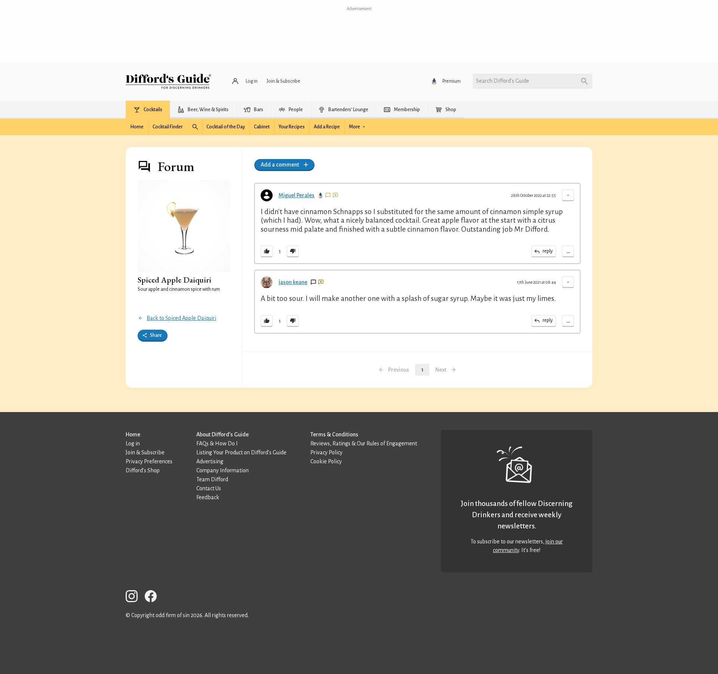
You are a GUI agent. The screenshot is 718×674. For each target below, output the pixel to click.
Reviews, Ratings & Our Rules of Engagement (363, 443)
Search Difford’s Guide (502, 81)
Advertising (209, 461)
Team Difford (212, 479)
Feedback (207, 497)
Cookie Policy (326, 461)
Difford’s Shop (143, 470)
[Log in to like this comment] (267, 251)
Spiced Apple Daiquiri (174, 280)
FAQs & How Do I (217, 443)
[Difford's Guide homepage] (168, 81)
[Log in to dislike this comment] (293, 251)
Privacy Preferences (149, 461)
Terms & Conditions (334, 434)
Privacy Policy (326, 452)
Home (133, 434)
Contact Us (208, 488)
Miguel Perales (296, 195)
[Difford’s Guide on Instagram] (135, 597)
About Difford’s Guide (222, 434)
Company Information (222, 470)
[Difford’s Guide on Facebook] (154, 597)
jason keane (293, 282)
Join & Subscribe (145, 452)
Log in (133, 443)
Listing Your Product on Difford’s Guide (241, 452)
